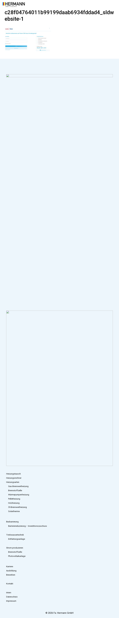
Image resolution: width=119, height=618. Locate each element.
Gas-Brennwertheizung (18, 486)
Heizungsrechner (13, 478)
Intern (8, 592)
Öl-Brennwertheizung (17, 507)
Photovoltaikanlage (16, 556)
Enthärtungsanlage (16, 539)
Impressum (11, 601)
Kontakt (9, 583)
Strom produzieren (14, 548)
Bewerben (10, 575)
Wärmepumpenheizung (18, 494)
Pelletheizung (14, 499)
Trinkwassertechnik (15, 535)
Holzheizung (14, 503)
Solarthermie (14, 511)
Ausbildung (11, 570)
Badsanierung (12, 522)
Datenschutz (12, 597)
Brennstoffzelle (15, 490)
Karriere (9, 566)
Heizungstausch (13, 474)
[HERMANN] (14, 4)
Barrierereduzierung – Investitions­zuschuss (27, 526)
